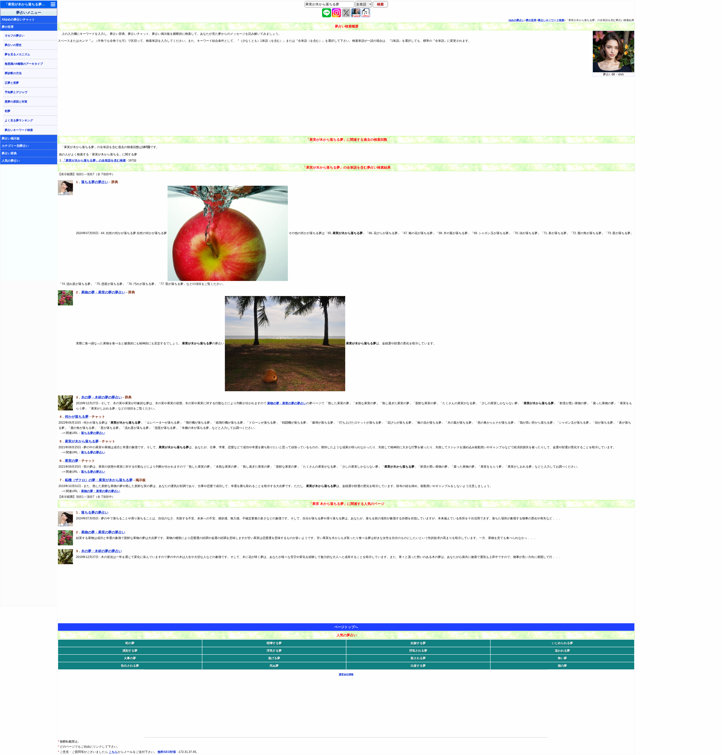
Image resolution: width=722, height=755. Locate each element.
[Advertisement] (29, 224)
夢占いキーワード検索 (19, 130)
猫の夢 (562, 665)
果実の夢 (71, 461)
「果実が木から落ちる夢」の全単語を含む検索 (94, 160)
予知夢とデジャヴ (16, 92)
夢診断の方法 (13, 73)
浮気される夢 (418, 650)
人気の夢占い (11, 160)
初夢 (7, 111)
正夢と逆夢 (12, 82)
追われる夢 (562, 650)
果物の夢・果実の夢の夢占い (103, 292)
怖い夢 (562, 658)
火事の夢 (130, 658)
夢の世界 (8, 26)
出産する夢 (418, 665)
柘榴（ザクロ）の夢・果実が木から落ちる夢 (99, 480)
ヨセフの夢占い (14, 35)
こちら (113, 751)
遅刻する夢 (129, 650)
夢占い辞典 (9, 153)
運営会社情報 (346, 674)
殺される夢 (418, 658)
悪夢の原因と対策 (16, 101)
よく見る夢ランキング (19, 120)
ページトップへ (346, 627)
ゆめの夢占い (516, 20)
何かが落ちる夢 (77, 417)
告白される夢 (130, 665)
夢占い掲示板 (11, 138)
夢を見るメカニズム (17, 54)
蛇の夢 (129, 643)
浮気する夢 (274, 650)
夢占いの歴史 (13, 44)
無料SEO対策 (167, 751)
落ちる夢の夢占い (94, 182)
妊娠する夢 (418, 643)
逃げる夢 (274, 658)
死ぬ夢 (274, 665)
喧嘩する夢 (274, 643)
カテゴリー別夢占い (15, 145)
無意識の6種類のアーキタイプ (24, 63)
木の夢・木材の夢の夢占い (101, 397)
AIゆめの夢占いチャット (18, 19)
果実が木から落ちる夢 (82, 441)
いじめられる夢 (562, 643)
